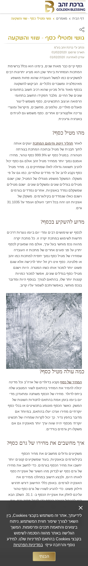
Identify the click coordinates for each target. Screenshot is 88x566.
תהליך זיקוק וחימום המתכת (53, 143)
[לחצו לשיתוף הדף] (81, 29)
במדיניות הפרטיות (28, 545)
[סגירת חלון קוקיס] (81, 508)
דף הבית (78, 18)
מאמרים (61, 18)
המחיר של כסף (71, 382)
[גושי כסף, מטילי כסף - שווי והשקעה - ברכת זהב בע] (65, 7)
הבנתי (44, 556)
